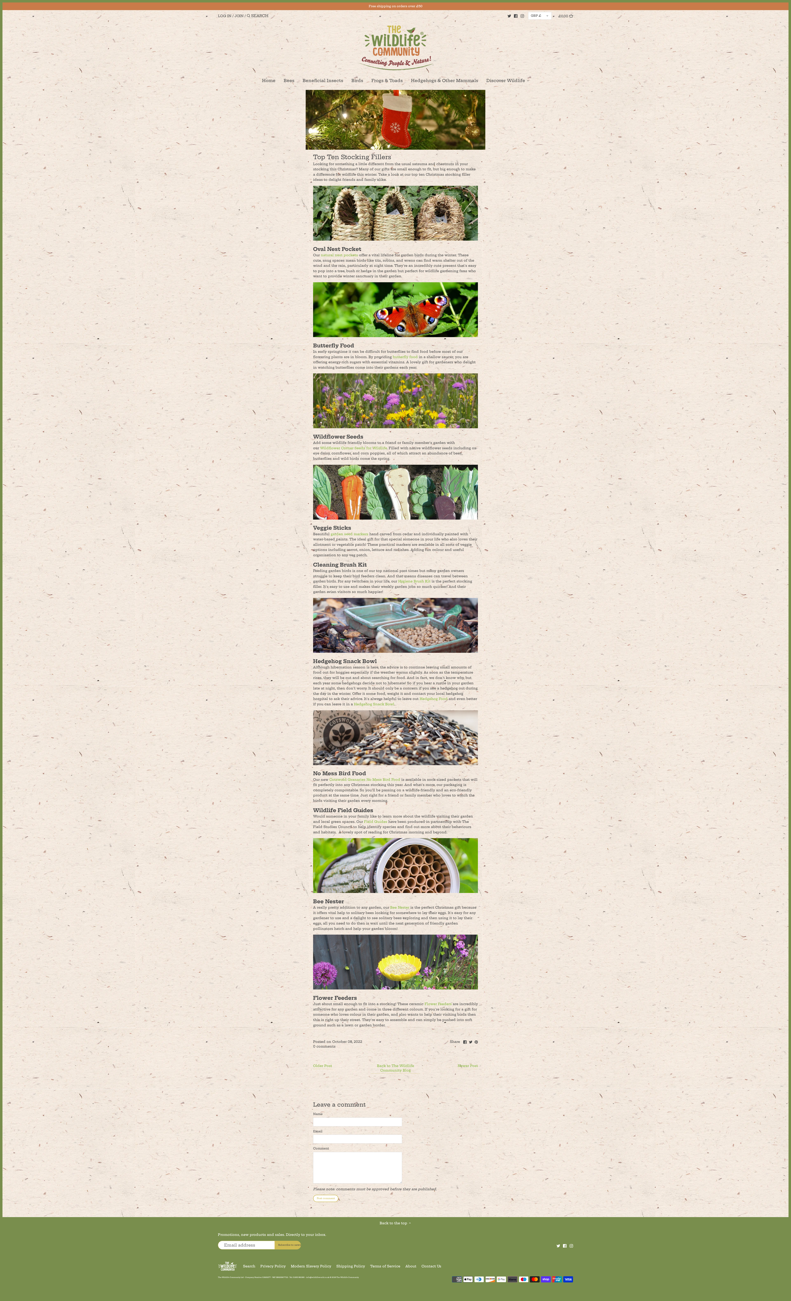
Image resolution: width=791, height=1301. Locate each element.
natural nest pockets (339, 255)
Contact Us (431, 1266)
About (410, 1266)
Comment (321, 1148)
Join (239, 16)
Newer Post (468, 1066)
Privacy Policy (273, 1266)
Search (249, 1266)
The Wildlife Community (347, 1277)
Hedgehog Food (434, 699)
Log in (224, 16)
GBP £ (536, 16)
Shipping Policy (350, 1266)
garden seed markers (349, 534)
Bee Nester (399, 907)
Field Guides (375, 822)
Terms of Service (385, 1266)
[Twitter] (509, 16)
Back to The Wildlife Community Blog (395, 1068)
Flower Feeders (438, 1004)
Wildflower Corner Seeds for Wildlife (353, 448)
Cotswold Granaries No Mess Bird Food (364, 780)
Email (317, 1131)
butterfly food (405, 357)
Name (318, 1114)
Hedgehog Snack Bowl (374, 704)
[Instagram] (522, 16)
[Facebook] (515, 16)
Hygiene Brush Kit (414, 581)
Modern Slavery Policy (311, 1266)
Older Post (322, 1066)
